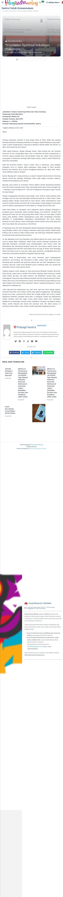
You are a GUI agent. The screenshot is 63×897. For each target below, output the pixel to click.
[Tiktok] (28, 341)
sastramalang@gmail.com (34, 646)
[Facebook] (20, 341)
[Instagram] (24, 341)
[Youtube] (32, 341)
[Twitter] (16, 341)
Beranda (5, 11)
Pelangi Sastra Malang (37, 444)
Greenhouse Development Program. (38, 448)
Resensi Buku (12, 11)
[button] (14, 352)
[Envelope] (36, 341)
